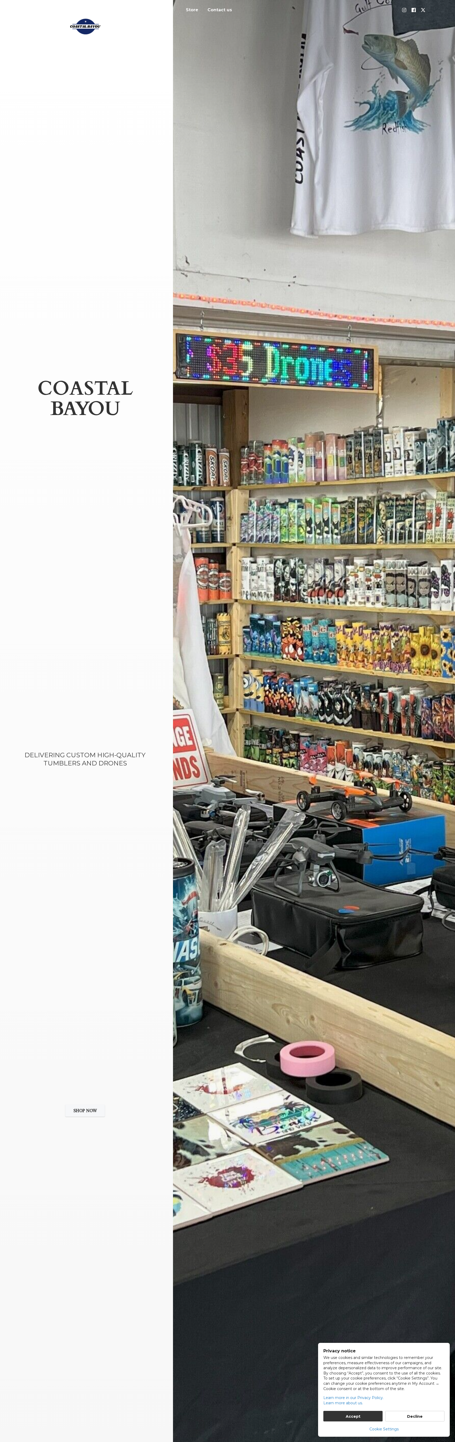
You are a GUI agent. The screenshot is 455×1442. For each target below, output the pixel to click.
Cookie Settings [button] (384, 1429)
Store (192, 9)
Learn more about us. (343, 1403)
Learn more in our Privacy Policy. (353, 1397)
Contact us (219, 9)
